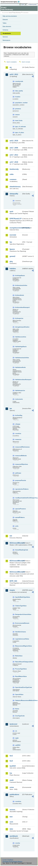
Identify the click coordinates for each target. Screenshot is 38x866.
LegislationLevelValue (18, 639)
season (17, 114)
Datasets (5, 19)
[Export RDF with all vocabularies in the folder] (33, 76)
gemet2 (12, 256)
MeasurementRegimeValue (18, 646)
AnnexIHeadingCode (18, 550)
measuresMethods (18, 455)
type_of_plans (18, 132)
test (11, 817)
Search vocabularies (12, 62)
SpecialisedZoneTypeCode (18, 687)
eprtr (11, 211)
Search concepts (26, 62)
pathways (18, 473)
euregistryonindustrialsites (16, 228)
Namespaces (6, 40)
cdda (11, 174)
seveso (12, 809)
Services (5, 37)
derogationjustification (18, 327)
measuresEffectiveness (18, 447)
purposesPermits (18, 480)
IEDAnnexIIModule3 (16, 561)
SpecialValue (18, 694)
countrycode (18, 81)
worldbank (14, 836)
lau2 (11, 761)
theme (17, 709)
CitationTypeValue (18, 606)
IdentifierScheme (18, 632)
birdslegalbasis (18, 275)
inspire (12, 590)
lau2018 (13, 766)
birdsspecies (18, 318)
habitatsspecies (18, 390)
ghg (11, 261)
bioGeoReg (18, 415)
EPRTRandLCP (16, 218)
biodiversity (14, 169)
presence (18, 108)
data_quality (18, 91)
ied (11, 536)
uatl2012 (17, 745)
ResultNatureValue (18, 676)
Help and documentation (10, 16)
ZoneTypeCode (18, 716)
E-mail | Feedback (8, 859)
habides (13, 268)
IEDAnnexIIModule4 (16, 572)
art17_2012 (14, 155)
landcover (13, 724)
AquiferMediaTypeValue (18, 597)
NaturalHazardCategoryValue (18, 661)
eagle (17, 738)
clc (16, 731)
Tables (4, 23)
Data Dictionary (17, 12)
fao (11, 242)
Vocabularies (7, 33)
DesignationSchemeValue (18, 614)
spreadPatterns (18, 517)
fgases (12, 249)
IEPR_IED (13, 581)
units (16, 526)
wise (11, 829)
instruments (18, 399)
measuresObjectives (18, 464)
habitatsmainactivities (18, 357)
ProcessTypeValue (18, 669)
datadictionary (15, 186)
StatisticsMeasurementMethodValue (18, 700)
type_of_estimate (18, 126)
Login (22, 4)
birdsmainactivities (18, 285)
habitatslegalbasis (18, 346)
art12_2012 (14, 74)
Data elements (7, 26)
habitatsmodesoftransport (18, 379)
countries (18, 433)
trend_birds (18, 120)
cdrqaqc (17, 424)
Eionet (10, 12)
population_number (18, 102)
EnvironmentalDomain (18, 623)
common (13, 179)
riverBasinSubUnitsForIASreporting (18, 498)
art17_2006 (14, 148)
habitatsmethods (18, 367)
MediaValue (18, 656)
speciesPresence (18, 509)
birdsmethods (18, 295)
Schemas (5, 30)
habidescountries (18, 337)
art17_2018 (14, 162)
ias (11, 408)
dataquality (14, 194)
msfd (11, 780)
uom (11, 822)
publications (14, 794)
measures (18, 439)
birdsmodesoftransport (18, 307)
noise (12, 787)
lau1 (11, 756)
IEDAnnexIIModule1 (16, 543)
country (17, 843)
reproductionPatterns (18, 489)
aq (11, 67)
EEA (11, 2)
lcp (11, 773)
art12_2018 (14, 141)
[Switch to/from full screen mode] (26, 5)
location (17, 96)
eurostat (13, 235)
